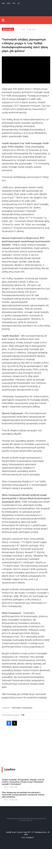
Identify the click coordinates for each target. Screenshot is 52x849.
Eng (8, 3)
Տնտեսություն (8, 29)
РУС (13, 3)
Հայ (3, 3)
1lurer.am (29, 820)
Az (18, 3)
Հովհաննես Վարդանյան (21, 707)
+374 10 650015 (27, 837)
